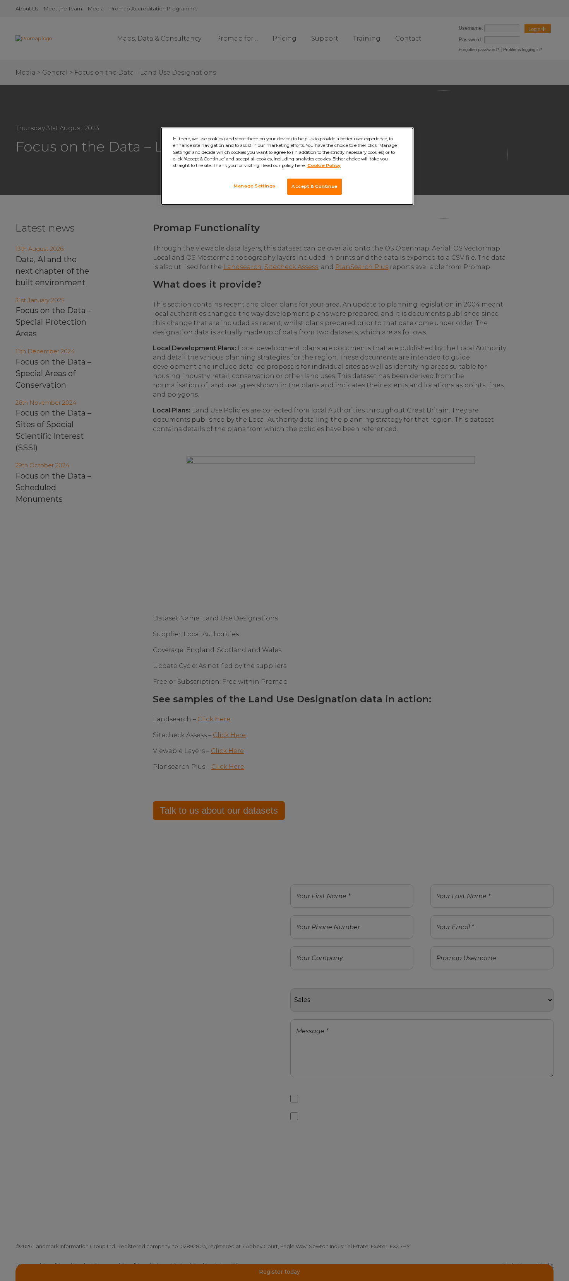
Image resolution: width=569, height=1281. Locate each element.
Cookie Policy (324, 165)
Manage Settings (255, 186)
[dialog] (287, 166)
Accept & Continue (314, 186)
